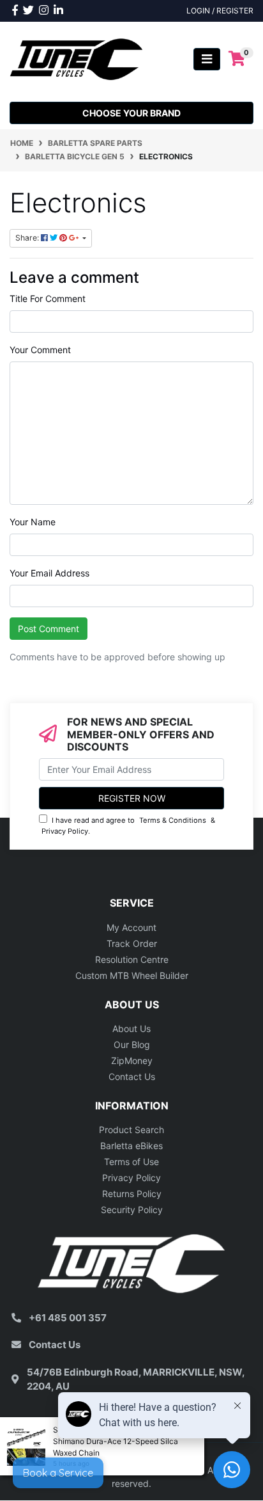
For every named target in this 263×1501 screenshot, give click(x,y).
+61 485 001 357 (68, 1318)
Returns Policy (132, 1193)
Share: (28, 237)
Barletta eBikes (131, 1145)
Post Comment (48, 628)
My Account (131, 927)
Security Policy (132, 1209)
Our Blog (132, 1044)
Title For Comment (48, 298)
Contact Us (132, 1076)
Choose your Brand (131, 112)
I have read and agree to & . (128, 826)
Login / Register (219, 10)
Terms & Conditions (172, 820)
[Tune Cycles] (77, 57)
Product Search (131, 1129)
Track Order (132, 943)
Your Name (33, 521)
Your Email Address (49, 573)
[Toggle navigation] (206, 59)
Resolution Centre (132, 959)
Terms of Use (131, 1161)
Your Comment (40, 349)
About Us (131, 1028)
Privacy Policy (64, 831)
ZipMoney (132, 1060)
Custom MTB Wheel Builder (131, 975)
